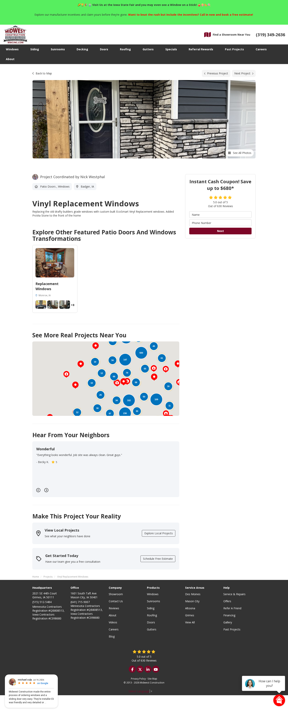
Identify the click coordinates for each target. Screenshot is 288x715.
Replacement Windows (47, 286)
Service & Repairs (234, 594)
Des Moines (192, 594)
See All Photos (241, 153)
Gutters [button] (148, 49)
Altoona (190, 608)
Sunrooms (153, 601)
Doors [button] (104, 49)
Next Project (242, 73)
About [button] (10, 59)
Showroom (116, 594)
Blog (112, 636)
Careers (114, 629)
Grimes (189, 615)
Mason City (192, 601)
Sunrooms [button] (58, 49)
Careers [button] (261, 49)
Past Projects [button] (234, 49)
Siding (150, 608)
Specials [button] (171, 49)
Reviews (114, 608)
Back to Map (44, 73)
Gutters (151, 629)
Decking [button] (82, 49)
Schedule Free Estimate (158, 559)
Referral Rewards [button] (201, 49)
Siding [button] (34, 49)
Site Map (152, 678)
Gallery (227, 622)
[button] (80, 364)
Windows (152, 594)
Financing (229, 615)
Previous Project (217, 73)
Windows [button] (12, 49)
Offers (227, 601)
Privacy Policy (138, 678)
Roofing (152, 615)
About (112, 615)
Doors (151, 622)
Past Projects (231, 629)
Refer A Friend (232, 608)
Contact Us (116, 601)
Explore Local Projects (158, 533)
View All (190, 622)
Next (220, 231)
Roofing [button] (125, 49)
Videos (113, 622)
